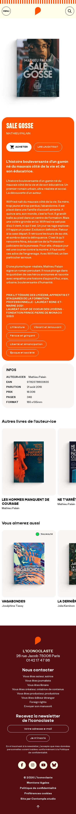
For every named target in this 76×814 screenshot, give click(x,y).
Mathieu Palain (18, 133)
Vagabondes (13, 601)
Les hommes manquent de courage (25, 502)
